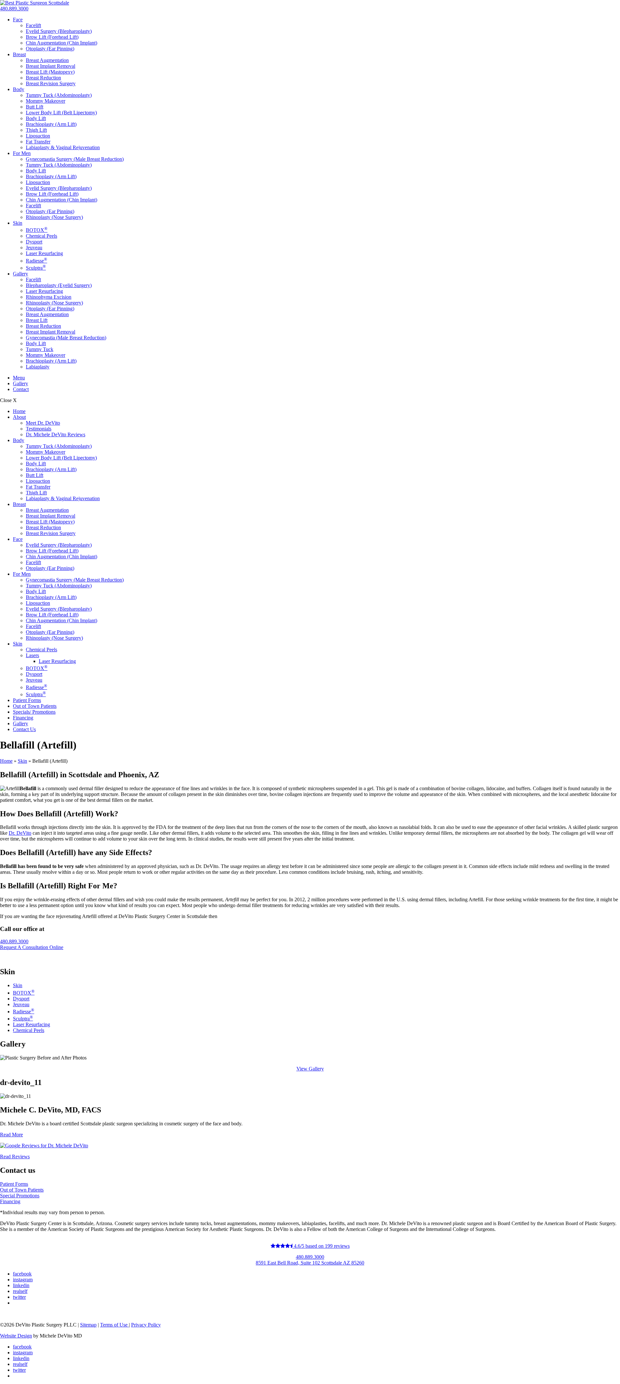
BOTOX (36, 230)
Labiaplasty (37, 366)
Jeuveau (34, 247)
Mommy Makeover (45, 101)
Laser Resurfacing (44, 253)
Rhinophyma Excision (48, 297)
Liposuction (38, 136)
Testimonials (38, 428)
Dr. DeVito (20, 833)
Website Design (16, 1335)
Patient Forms (27, 700)
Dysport (34, 241)
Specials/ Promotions (34, 712)
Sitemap (88, 1324)
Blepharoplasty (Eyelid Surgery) (59, 285)
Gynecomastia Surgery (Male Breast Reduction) (75, 159)
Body (18, 89)
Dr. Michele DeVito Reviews (55, 434)
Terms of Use (114, 1324)
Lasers (32, 655)
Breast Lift (36, 320)
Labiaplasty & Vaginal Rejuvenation (63, 147)
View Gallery (310, 1068)
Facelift (33, 25)
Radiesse (36, 260)
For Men (22, 153)
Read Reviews (15, 1156)
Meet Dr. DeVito (43, 423)
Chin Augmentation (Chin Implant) (61, 43)
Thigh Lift (36, 130)
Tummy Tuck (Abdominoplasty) (59, 95)
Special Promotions (19, 1195)
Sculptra (36, 268)
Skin (17, 223)
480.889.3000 (14, 8)
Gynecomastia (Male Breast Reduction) (66, 337)
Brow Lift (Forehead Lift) (52, 37)
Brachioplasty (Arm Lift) (51, 124)
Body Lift (36, 118)
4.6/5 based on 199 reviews (321, 1246)
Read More (11, 1134)
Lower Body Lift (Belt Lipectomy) (61, 112)
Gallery (20, 273)
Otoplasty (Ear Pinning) (50, 48)
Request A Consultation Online (31, 947)
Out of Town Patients (35, 706)
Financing (23, 717)
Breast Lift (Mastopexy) (50, 72)
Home (19, 411)
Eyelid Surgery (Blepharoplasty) (59, 31)
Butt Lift (34, 106)
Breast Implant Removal (50, 66)
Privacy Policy (146, 1324)
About (19, 417)
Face (18, 19)
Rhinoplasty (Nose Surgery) (54, 217)
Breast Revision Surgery (51, 83)
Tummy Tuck (39, 349)
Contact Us (24, 729)
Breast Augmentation (47, 60)
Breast (19, 54)
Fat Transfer (38, 141)
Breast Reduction (43, 77)
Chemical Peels (41, 236)
